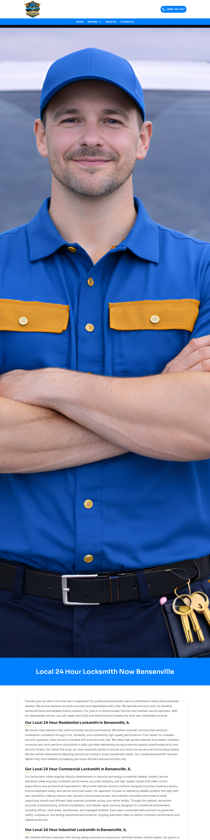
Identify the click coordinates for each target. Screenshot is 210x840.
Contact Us (127, 21)
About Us (111, 21)
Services (93, 21)
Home (79, 21)
